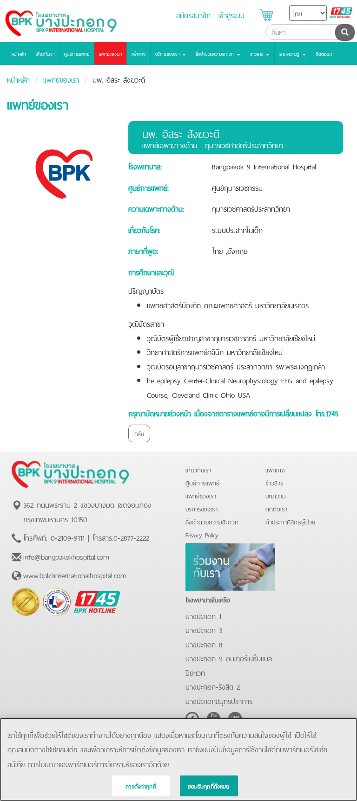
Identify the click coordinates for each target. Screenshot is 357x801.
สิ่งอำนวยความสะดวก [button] (216, 53)
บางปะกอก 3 (203, 629)
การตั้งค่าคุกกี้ (141, 786)
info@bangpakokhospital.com (66, 555)
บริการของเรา (201, 508)
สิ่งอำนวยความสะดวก (211, 521)
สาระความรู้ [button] (290, 53)
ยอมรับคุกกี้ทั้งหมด (208, 786)
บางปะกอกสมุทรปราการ (218, 700)
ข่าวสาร (274, 482)
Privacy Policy (201, 534)
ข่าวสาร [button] (257, 53)
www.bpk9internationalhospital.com (74, 574)
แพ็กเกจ (138, 53)
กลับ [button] (139, 433)
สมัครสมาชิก (193, 14)
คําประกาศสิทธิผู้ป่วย (290, 521)
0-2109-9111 (68, 536)
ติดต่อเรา (324, 53)
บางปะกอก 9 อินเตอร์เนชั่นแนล (228, 657)
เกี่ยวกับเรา (45, 53)
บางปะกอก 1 (203, 615)
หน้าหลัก (19, 53)
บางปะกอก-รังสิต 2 (212, 685)
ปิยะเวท (195, 671)
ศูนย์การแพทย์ (76, 53)
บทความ (275, 495)
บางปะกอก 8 (203, 643)
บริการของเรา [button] (168, 53)
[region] (178, 759)
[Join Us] (230, 565)
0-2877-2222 (131, 536)
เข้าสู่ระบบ (231, 14)
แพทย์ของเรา (110, 53)
